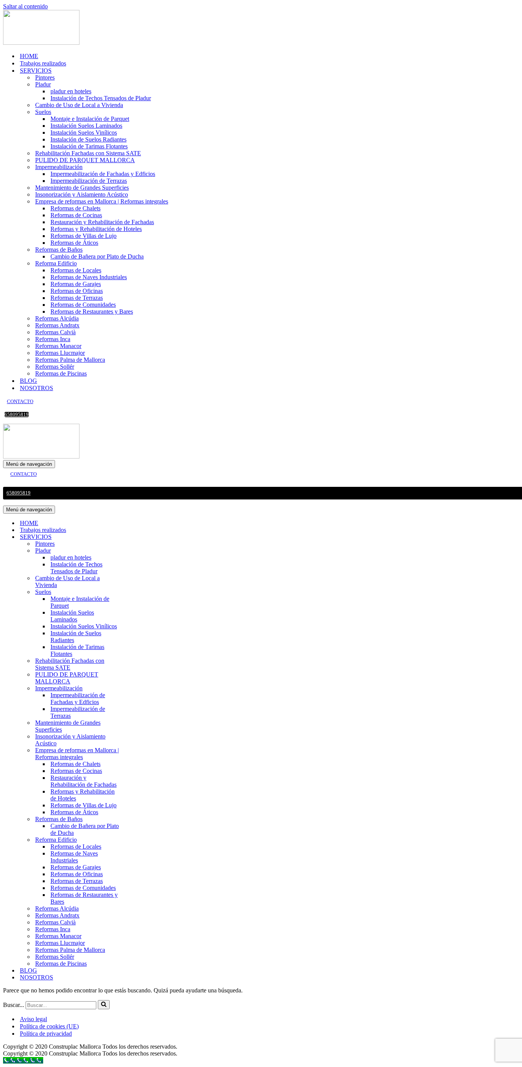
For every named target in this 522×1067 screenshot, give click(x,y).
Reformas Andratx (57, 325)
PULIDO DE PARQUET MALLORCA (85, 160)
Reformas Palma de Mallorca (70, 359)
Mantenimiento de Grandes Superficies (82, 187)
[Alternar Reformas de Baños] (137, 819)
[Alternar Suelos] (137, 592)
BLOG (28, 380)
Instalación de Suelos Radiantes (88, 139)
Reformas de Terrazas (76, 297)
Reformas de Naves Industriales (88, 277)
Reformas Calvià (55, 332)
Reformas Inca (52, 339)
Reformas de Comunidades (83, 304)
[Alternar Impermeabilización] (137, 688)
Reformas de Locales (75, 270)
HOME (29, 56)
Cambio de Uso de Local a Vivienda (79, 105)
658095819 (17, 414)
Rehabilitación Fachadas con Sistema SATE (88, 153)
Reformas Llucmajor (60, 353)
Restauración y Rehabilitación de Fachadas (102, 222)
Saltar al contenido (25, 6)
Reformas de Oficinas (76, 291)
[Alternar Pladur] (137, 551)
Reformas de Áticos (74, 242)
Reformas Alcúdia (57, 318)
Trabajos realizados (43, 63)
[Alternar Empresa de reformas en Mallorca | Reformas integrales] (137, 754)
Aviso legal (33, 1019)
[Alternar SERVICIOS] (137, 537)
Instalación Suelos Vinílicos (83, 132)
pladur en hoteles (70, 91)
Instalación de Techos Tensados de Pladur (100, 98)
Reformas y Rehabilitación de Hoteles (96, 229)
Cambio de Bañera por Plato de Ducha (97, 256)
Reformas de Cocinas (76, 215)
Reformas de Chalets (75, 208)
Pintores (45, 77)
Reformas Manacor (58, 346)
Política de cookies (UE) (49, 1026)
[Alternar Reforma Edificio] (137, 840)
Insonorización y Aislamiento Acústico (81, 194)
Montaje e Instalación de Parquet (89, 118)
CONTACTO (20, 401)
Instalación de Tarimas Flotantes (89, 146)
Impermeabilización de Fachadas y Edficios (102, 174)
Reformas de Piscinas (61, 373)
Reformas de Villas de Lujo (83, 236)
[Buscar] (104, 1004)
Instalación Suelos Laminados (86, 125)
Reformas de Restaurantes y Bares (91, 311)
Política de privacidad (46, 1033)
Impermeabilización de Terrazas (88, 180)
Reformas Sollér (54, 366)
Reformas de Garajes (75, 284)
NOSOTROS (36, 388)
